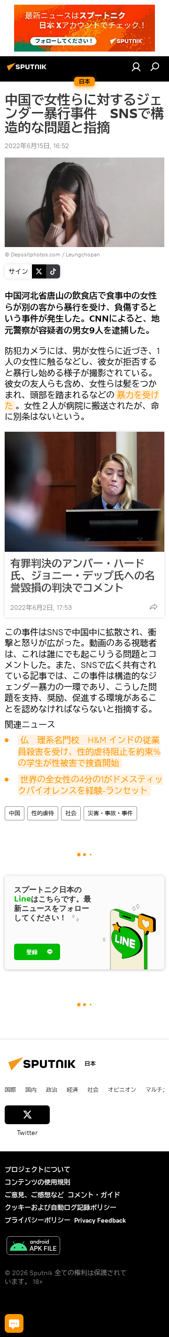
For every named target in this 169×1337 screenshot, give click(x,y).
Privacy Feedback (100, 1220)
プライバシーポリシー (37, 1220)
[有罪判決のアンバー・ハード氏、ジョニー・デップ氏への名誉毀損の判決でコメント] (84, 492)
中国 (14, 813)
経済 (72, 1089)
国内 (31, 1089)
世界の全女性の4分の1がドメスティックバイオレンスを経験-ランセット (90, 785)
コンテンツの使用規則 (37, 1182)
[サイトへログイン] (136, 66)
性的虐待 (42, 813)
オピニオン (122, 1089)
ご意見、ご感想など (34, 1195)
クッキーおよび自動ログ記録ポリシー (60, 1207)
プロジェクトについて (37, 1169)
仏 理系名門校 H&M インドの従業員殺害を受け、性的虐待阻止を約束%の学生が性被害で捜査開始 (89, 751)
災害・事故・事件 (110, 813)
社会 (71, 813)
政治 (51, 1089)
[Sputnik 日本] (28, 70)
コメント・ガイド (94, 1195)
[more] (153, 606)
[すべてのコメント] (14, 1323)
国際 (10, 1089)
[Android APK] (33, 1246)
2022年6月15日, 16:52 (37, 146)
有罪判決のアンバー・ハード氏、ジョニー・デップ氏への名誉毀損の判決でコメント (82, 575)
